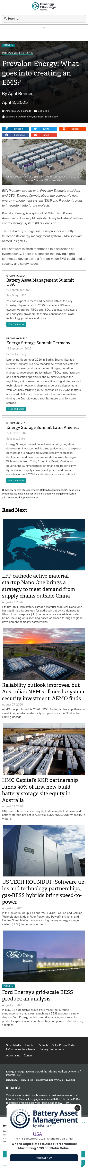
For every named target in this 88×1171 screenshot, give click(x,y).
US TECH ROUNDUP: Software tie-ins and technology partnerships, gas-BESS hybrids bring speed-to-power (44, 892)
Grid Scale (43, 111)
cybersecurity (9, 493)
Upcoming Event (16, 275)
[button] (15, 129)
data (20, 493)
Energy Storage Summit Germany (38, 343)
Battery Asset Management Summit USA (40, 282)
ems (41, 493)
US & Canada (24, 111)
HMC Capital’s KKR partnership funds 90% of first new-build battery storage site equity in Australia (40, 790)
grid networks (9, 497)
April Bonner (20, 93)
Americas (11, 111)
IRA (20, 497)
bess (71, 490)
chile (78, 490)
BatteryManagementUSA (54, 490)
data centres (31, 493)
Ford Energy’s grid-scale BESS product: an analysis (37, 995)
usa (36, 497)
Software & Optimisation (19, 116)
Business (38, 116)
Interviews (10, 53)
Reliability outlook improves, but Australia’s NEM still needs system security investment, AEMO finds (43, 692)
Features (26, 53)
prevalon (28, 497)
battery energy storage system (22, 490)
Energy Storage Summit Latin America (43, 427)
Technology (51, 116)
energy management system (61, 493)
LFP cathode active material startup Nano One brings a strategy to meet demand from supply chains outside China (38, 586)
